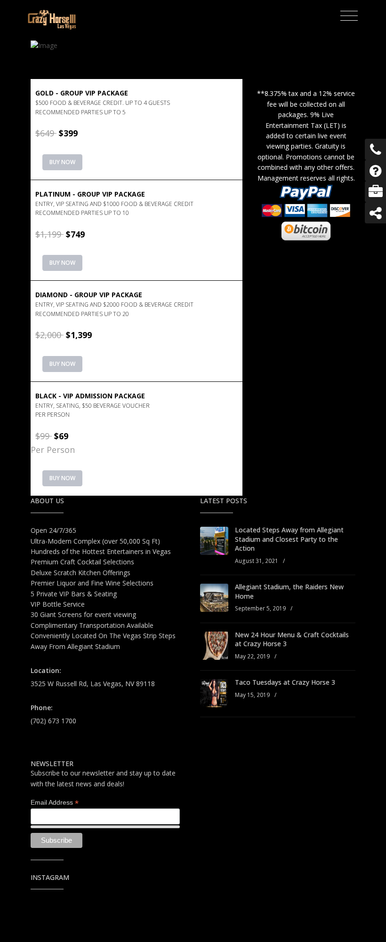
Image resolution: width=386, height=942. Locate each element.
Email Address (55, 802)
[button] (136, 129)
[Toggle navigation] (349, 16)
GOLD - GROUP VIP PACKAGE (102, 102)
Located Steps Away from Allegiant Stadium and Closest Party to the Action (289, 539)
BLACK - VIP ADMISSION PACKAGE (92, 405)
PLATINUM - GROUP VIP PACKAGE (114, 203)
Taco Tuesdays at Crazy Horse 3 (285, 682)
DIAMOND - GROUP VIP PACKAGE (114, 303)
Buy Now (62, 162)
